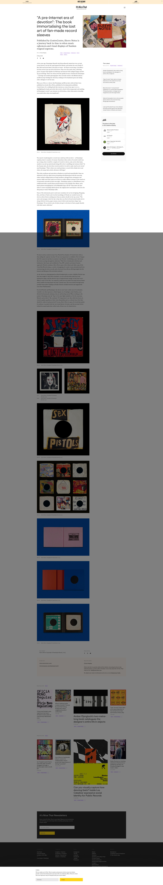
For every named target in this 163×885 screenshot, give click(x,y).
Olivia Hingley (43, 52)
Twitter (76, 858)
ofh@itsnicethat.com (96, 670)
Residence (113, 852)
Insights (94, 863)
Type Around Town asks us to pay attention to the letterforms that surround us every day (112, 81)
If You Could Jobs (115, 855)
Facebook (76, 856)
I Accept (63, 879)
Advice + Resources (60, 855)
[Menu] (124, 7)
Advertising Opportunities (99, 861)
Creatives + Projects (61, 853)
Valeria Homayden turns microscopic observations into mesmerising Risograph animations (113, 99)
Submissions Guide (115, 673)
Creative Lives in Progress (117, 853)
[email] (43, 58)
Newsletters (95, 864)
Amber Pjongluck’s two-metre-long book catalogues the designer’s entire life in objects (113, 72)
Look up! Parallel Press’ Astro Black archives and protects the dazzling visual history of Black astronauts (113, 108)
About (93, 852)
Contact (94, 855)
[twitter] (40, 58)
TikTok (75, 853)
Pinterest (76, 859)
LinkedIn (76, 855)
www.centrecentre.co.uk (45, 663)
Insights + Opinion (60, 852)
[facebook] (37, 58)
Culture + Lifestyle (60, 856)
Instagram (76, 852)
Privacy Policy (96, 858)
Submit (94, 853)
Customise (39, 879)
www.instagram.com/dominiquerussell (48, 666)
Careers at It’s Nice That (98, 856)
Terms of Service (96, 859)
